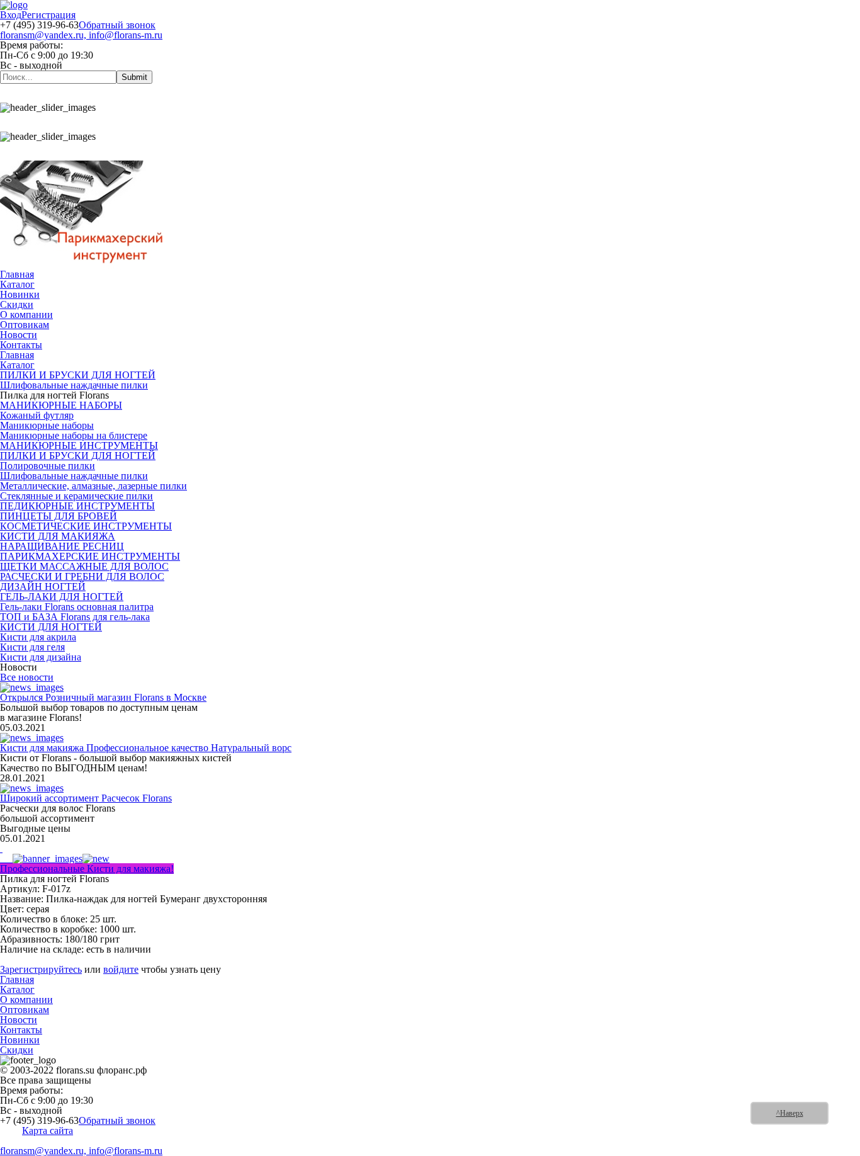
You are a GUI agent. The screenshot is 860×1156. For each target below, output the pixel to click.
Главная (17, 274)
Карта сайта (47, 1130)
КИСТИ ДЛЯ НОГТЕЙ (51, 626)
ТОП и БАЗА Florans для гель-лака (75, 616)
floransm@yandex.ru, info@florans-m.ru (81, 35)
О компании (26, 314)
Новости (18, 334)
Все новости (27, 677)
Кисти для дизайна (40, 657)
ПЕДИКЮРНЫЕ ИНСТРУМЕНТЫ (77, 506)
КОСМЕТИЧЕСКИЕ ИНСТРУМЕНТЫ (86, 526)
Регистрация (48, 14)
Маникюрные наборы (47, 425)
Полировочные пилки (47, 465)
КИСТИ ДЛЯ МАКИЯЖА (57, 536)
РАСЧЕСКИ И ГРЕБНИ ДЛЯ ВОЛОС (82, 576)
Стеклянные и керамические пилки (76, 495)
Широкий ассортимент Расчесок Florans (86, 798)
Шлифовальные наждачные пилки (74, 385)
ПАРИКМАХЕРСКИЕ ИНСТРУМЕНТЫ (90, 556)
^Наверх (789, 1113)
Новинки (20, 294)
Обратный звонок (117, 25)
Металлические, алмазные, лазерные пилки (93, 485)
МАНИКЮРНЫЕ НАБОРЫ (61, 405)
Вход (10, 14)
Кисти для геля (32, 647)
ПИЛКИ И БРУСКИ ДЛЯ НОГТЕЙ (78, 375)
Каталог (17, 284)
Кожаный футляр (37, 415)
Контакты (21, 344)
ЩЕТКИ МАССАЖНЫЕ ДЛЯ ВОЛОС (84, 566)
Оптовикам (24, 324)
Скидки (16, 304)
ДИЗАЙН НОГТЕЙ (43, 586)
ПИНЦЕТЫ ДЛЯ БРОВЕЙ (58, 516)
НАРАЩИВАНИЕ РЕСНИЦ (62, 546)
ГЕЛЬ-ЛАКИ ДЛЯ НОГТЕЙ (61, 596)
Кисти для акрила (38, 637)
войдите (121, 969)
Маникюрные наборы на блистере (73, 435)
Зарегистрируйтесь (41, 969)
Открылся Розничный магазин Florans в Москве (103, 697)
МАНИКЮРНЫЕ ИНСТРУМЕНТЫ (79, 445)
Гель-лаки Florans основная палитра (77, 606)
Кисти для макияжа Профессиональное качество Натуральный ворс (145, 747)
